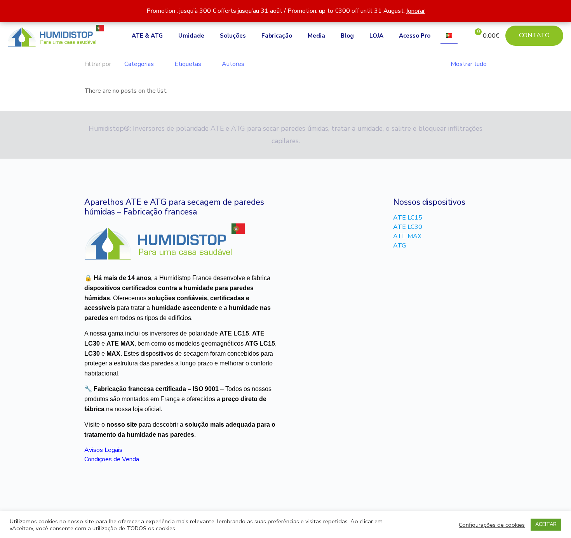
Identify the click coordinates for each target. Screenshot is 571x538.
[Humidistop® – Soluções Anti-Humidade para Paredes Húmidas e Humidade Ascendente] (56, 35)
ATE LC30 (407, 227)
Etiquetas (187, 64)
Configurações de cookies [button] (492, 524)
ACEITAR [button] (546, 524)
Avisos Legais (103, 450)
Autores (233, 64)
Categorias (139, 64)
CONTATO (534, 35)
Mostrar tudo (469, 64)
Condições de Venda (111, 459)
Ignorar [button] (415, 11)
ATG (399, 245)
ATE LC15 (407, 217)
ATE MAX (407, 236)
